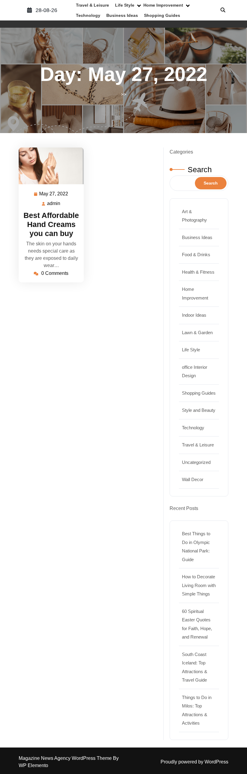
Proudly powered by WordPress (194, 761)
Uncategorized (196, 462)
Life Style (124, 5)
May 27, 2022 (54, 194)
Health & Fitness (198, 272)
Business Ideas (122, 15)
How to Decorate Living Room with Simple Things (199, 585)
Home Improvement (163, 5)
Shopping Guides (162, 15)
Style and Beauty (198, 410)
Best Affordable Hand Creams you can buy (51, 224)
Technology (88, 15)
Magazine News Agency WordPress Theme (66, 758)
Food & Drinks (196, 254)
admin (54, 203)
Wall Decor (192, 479)
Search (200, 169)
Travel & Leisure (92, 5)
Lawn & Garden (197, 332)
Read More (48, 165)
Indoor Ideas (194, 315)
